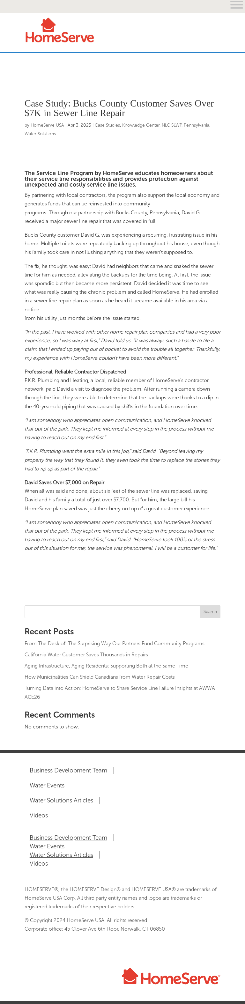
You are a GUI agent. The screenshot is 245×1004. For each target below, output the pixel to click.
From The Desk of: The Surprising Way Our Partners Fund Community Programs (114, 643)
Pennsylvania (196, 125)
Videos (39, 815)
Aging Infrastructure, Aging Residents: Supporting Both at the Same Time (106, 666)
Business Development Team (68, 770)
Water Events (47, 785)
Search (210, 611)
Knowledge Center (141, 125)
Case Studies (107, 125)
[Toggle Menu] (212, 73)
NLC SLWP (172, 125)
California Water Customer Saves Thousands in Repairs (86, 655)
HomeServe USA (47, 125)
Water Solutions (40, 134)
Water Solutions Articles (61, 800)
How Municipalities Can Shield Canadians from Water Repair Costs (100, 677)
